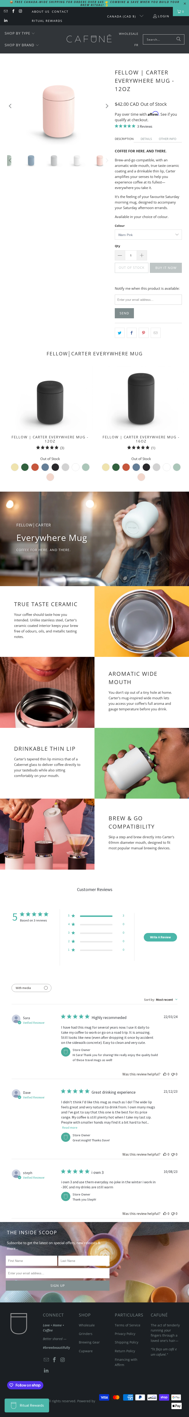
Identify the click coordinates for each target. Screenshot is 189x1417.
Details (146, 139)
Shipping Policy (126, 1342)
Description (124, 139)
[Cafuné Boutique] (89, 39)
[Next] (106, 106)
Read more (69, 1127)
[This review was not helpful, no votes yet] (172, 1074)
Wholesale (87, 1325)
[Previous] (10, 106)
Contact (60, 11)
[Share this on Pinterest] (144, 333)
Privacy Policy (125, 1333)
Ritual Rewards (47, 21)
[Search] (178, 39)
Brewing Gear (89, 1342)
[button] (20, 33)
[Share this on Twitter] (120, 333)
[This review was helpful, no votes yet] (164, 1074)
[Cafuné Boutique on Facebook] (13, 11)
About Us (41, 11)
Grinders (85, 1333)
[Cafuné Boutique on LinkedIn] (5, 21)
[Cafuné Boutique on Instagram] (20, 11)
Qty (117, 246)
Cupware (86, 1351)
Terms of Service (127, 1325)
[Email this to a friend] (156, 333)
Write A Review (160, 937)
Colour (120, 226)
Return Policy (125, 1351)
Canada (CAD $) (122, 16)
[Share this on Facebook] (132, 333)
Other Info (167, 139)
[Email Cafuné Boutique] (5, 11)
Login (163, 16)
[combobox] (160, 1000)
